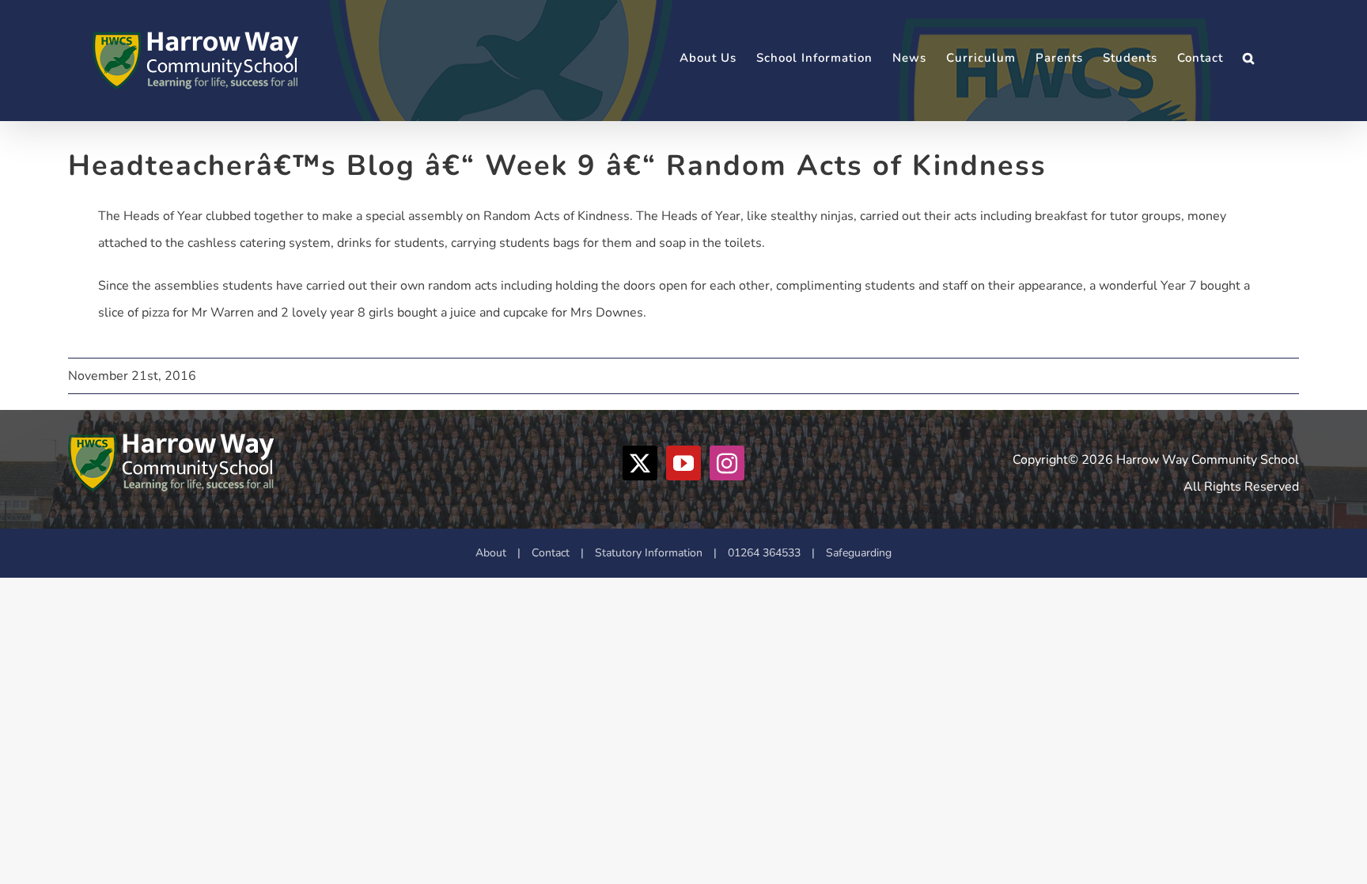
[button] (1249, 58)
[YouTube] (683, 463)
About (490, 552)
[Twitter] (640, 463)
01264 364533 (764, 552)
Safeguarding (859, 552)
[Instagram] (727, 463)
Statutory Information (648, 552)
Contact (551, 552)
